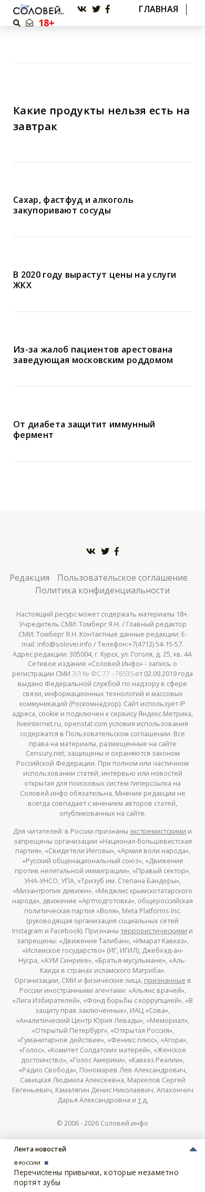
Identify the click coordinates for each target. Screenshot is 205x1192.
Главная (158, 9)
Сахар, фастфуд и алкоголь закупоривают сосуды (73, 205)
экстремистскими (158, 831)
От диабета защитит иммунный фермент (84, 429)
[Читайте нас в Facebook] (108, 9)
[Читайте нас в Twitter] (96, 9)
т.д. (143, 1100)
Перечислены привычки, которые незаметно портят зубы (96, 1177)
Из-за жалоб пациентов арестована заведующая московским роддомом (93, 355)
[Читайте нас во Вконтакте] (82, 9)
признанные (165, 980)
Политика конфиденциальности (102, 590)
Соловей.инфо (124, 1123)
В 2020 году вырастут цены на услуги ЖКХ (94, 280)
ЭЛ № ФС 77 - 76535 (103, 673)
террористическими (153, 930)
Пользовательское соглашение (122, 577)
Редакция (29, 577)
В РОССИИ (27, 1162)
